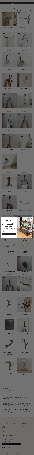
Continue (9, 233)
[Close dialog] (32, 218)
